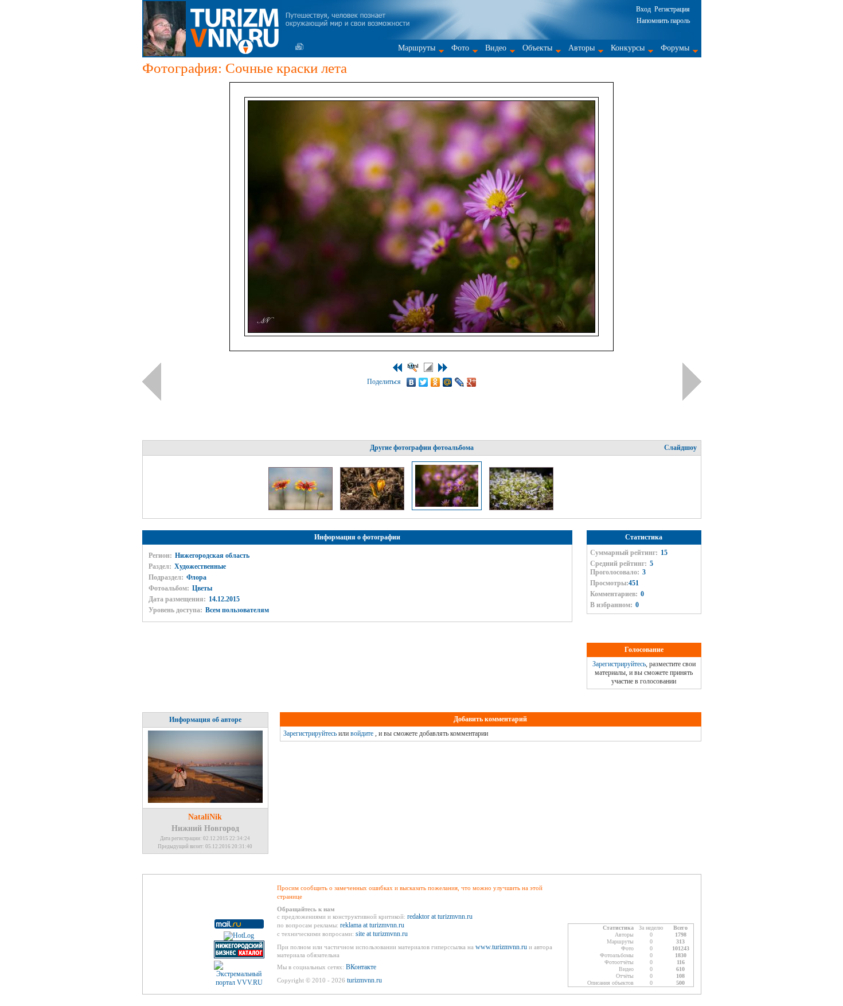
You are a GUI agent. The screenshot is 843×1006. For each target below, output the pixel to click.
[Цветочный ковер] (521, 508)
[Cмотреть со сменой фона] (428, 367)
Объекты (537, 48)
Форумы (675, 48)
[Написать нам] (299, 46)
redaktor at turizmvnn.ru (440, 916)
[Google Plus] (472, 382)
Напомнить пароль (663, 21)
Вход (643, 9)
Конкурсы (628, 48)
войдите (361, 733)
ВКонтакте (361, 967)
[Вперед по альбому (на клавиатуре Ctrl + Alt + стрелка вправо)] (691, 382)
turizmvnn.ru (364, 980)
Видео (495, 48)
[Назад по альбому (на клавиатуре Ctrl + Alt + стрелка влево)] (151, 382)
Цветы (202, 588)
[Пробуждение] (373, 508)
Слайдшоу (680, 448)
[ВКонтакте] (411, 382)
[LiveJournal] (460, 382)
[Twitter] (423, 382)
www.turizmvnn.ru (501, 947)
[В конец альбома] (442, 367)
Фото (460, 48)
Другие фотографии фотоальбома (422, 448)
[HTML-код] (413, 367)
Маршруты (416, 48)
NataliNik (205, 817)
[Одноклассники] (436, 382)
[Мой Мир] (448, 382)
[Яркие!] (301, 508)
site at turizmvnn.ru (382, 934)
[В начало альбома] (397, 367)
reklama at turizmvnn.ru (372, 925)
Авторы (581, 48)
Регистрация (672, 9)
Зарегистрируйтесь (619, 664)
